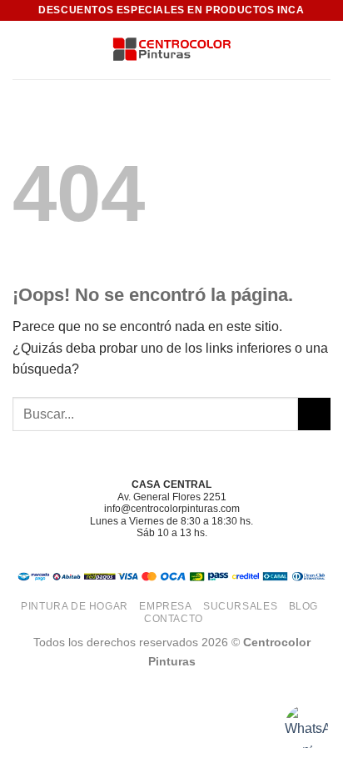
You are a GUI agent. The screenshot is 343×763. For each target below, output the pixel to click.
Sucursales (240, 606)
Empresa (165, 606)
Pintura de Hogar (74, 606)
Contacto (173, 619)
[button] (22, 49)
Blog (303, 606)
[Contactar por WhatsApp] (306, 726)
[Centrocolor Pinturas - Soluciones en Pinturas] (171, 50)
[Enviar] (314, 414)
